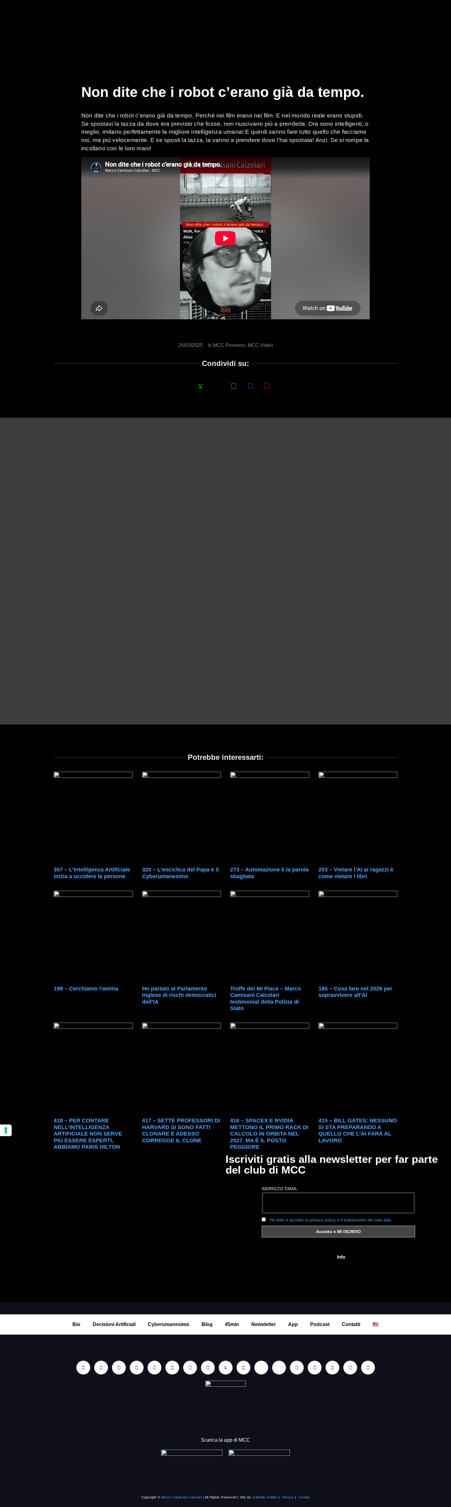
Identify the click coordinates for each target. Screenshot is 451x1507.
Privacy (288, 1497)
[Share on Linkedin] (217, 385)
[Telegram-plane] (208, 1367)
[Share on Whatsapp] (201, 385)
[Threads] (350, 1367)
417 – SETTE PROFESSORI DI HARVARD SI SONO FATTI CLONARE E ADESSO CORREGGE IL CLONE (181, 1130)
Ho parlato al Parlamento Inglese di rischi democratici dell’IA (179, 995)
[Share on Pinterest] (267, 385)
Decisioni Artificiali (114, 1324)
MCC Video (260, 345)
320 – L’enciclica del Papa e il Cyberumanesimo (180, 873)
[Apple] (172, 1367)
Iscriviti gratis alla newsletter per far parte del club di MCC (332, 1164)
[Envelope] (261, 1367)
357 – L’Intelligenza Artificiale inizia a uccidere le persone (92, 873)
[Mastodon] (315, 1367)
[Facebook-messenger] (243, 1367)
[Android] (190, 1367)
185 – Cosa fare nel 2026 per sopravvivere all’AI (355, 992)
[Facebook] (119, 1367)
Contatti (351, 1324)
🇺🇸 (375, 1324)
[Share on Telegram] (250, 385)
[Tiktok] (154, 1367)
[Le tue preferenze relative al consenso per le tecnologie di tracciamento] (6, 1130)
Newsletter (263, 1324)
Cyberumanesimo (168, 1324)
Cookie (304, 1497)
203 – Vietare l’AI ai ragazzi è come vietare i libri (355, 873)
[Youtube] (101, 1367)
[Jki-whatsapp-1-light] (226, 1367)
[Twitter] (332, 1367)
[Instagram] (137, 1367)
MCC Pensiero (229, 345)
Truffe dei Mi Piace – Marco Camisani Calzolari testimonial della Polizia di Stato (265, 999)
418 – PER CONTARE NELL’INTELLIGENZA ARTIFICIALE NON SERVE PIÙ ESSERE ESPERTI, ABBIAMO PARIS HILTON (88, 1133)
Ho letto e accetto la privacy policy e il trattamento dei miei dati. (331, 1219)
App (293, 1324)
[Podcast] (279, 1367)
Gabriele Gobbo (264, 1497)
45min (232, 1324)
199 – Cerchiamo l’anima (86, 989)
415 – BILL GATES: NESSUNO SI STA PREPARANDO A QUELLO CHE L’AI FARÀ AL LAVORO (357, 1130)
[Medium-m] (368, 1367)
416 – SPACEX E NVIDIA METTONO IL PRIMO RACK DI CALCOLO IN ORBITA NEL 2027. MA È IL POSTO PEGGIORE (269, 1133)
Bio (76, 1324)
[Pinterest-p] (297, 1367)
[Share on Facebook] (184, 385)
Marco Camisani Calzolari (181, 1497)
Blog (207, 1324)
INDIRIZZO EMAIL (280, 1188)
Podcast (320, 1324)
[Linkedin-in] (83, 1367)
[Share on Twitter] (234, 385)
